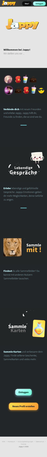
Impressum (11, 442)
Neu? (27, 3)
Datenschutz (40, 442)
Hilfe (3, 442)
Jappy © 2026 (23, 447)
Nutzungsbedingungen (25, 442)
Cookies (23, 444)
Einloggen (39, 3)
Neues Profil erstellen (23, 406)
